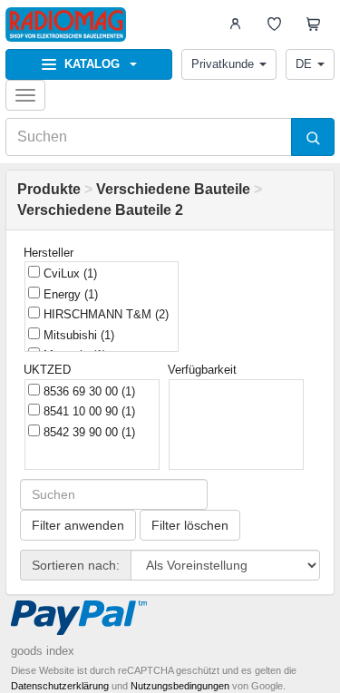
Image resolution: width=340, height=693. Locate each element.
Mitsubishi (77, 335)
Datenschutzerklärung (60, 685)
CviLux (68, 273)
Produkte (49, 189)
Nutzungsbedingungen (180, 685)
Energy (69, 294)
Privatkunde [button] (222, 64)
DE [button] (304, 64)
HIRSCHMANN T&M (104, 314)
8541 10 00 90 (87, 411)
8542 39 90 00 (87, 432)
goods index (42, 651)
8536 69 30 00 (87, 391)
